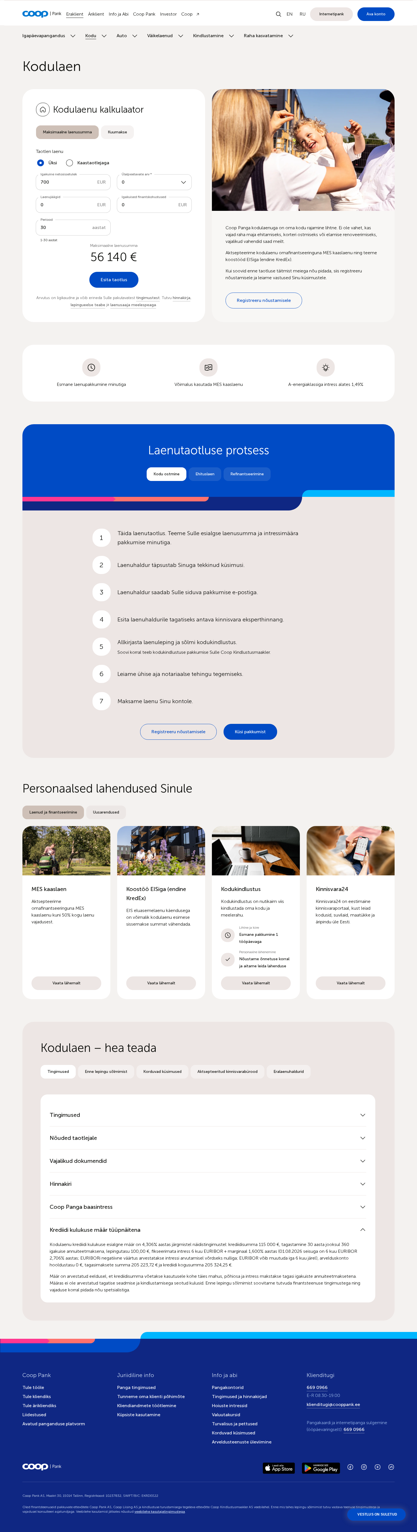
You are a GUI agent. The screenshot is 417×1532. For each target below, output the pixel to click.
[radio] (67, 132)
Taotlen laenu (49, 151)
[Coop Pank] (42, 1467)
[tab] (67, 132)
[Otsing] (278, 14)
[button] (66, 912)
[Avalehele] (42, 14)
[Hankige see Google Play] (321, 1467)
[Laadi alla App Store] (279, 1467)
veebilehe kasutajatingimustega (159, 1512)
